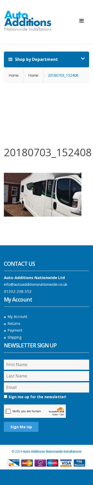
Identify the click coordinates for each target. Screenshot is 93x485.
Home (14, 75)
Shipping (14, 337)
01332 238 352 (18, 291)
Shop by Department (36, 59)
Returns (13, 323)
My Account (17, 316)
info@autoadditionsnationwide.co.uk (35, 284)
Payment (14, 330)
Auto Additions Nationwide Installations (52, 451)
